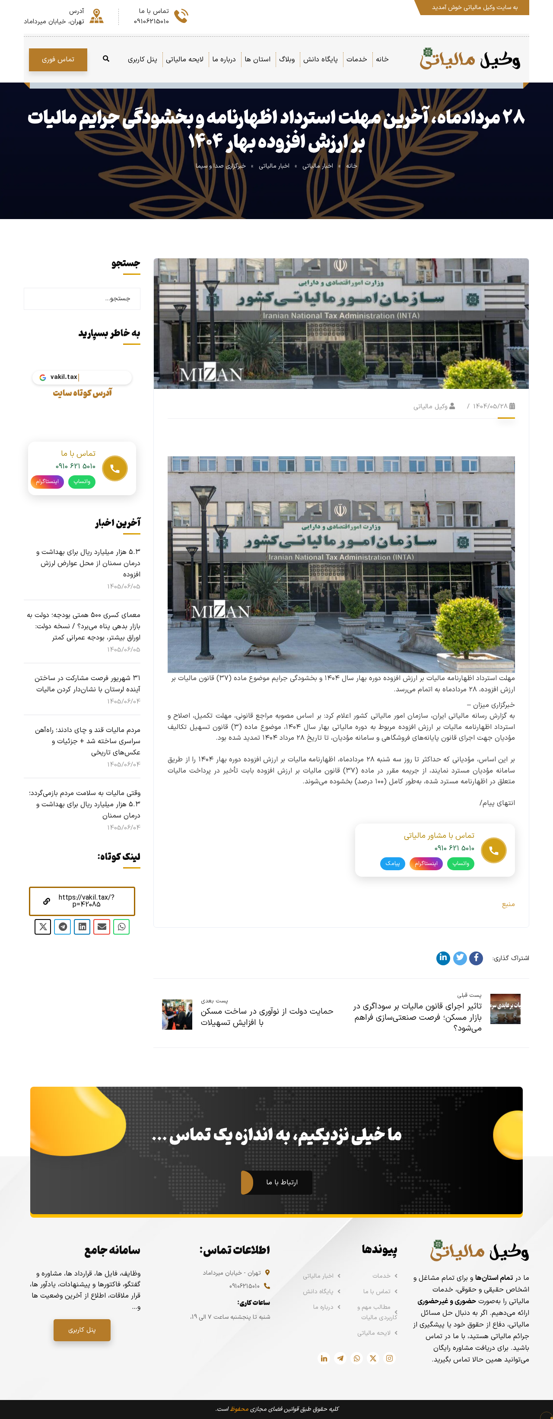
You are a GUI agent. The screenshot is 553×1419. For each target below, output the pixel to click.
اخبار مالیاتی (317, 166)
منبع (508, 904)
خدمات (381, 1276)
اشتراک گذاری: (511, 959)
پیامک (392, 863)
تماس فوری (58, 59)
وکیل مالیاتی (430, 407)
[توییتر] (460, 958)
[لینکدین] (443, 958)
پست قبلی (469, 995)
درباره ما (323, 1307)
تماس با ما (377, 1291)
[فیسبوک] (476, 958)
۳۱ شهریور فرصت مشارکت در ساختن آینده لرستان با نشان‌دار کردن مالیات (87, 684)
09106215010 (244, 1286)
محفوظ (239, 1409)
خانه (351, 166)
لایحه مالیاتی (374, 1333)
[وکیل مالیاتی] (470, 59)
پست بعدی (214, 1001)
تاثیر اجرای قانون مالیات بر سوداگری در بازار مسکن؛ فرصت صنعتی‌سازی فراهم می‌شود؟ (417, 1017)
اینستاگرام (426, 863)
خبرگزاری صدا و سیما (221, 166)
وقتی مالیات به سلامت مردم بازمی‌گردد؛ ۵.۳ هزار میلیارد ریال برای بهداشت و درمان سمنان (84, 804)
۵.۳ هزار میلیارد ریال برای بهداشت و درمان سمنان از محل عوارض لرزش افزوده (88, 563)
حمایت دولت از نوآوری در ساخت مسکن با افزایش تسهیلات (267, 1017)
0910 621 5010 (454, 848)
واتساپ (460, 863)
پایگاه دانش (318, 1291)
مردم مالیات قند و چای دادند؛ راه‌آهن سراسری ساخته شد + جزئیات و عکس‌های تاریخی (87, 741)
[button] (82, 901)
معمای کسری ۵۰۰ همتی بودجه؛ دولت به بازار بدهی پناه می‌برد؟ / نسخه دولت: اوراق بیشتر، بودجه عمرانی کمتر (83, 626)
